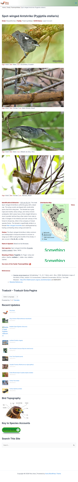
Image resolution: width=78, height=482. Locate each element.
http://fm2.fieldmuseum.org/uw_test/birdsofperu (35, 280)
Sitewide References (16, 282)
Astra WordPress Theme (53, 473)
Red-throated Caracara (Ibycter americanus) (21, 348)
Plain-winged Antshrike (14, 225)
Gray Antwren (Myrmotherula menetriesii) (20, 318)
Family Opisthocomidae (16, 388)
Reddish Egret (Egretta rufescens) (18, 326)
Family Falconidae (14, 380)
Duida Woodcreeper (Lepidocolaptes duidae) (21, 372)
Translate (16, 300)
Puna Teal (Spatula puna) (16, 356)
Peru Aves (12, 310)
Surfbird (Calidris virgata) (16, 340)
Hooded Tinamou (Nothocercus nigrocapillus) (22, 364)
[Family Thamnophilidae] (30, 264)
